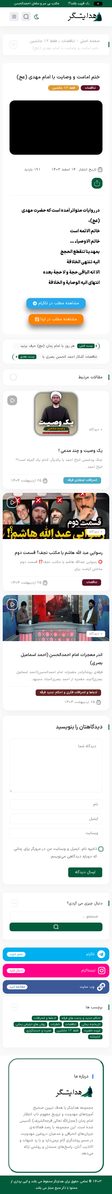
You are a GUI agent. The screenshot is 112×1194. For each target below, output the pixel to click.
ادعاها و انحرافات (45, 1018)
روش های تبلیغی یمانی (30, 1024)
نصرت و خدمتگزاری (38, 1030)
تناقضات (68, 41)
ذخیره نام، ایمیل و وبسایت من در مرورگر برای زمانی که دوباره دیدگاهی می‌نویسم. (55, 852)
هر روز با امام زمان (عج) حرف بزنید (47, 346)
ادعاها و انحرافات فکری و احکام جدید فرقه (68, 692)
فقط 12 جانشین (43, 41)
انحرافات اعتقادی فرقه (82, 480)
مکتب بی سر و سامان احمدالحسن (41, 3)
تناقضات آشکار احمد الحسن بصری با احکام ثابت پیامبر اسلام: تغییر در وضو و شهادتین (68, 357)
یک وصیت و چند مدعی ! (80, 451)
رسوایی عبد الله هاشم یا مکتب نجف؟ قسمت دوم (58, 553)
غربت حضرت (92, 1030)
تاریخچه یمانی (91, 1024)
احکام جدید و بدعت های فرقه (81, 1018)
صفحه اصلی (90, 41)
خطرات (55, 1024)
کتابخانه (95, 1036)
